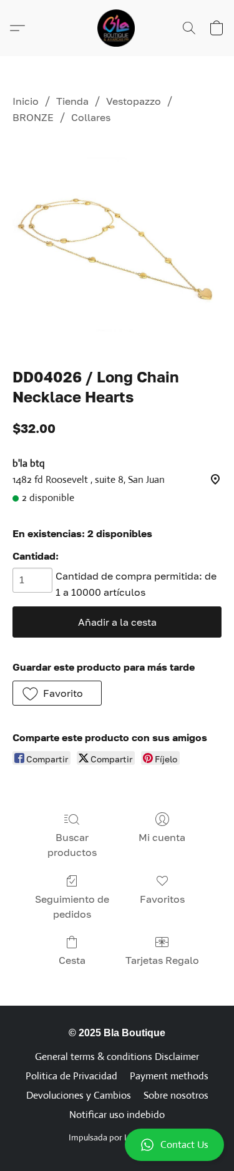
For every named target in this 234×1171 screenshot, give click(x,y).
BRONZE (33, 117)
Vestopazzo (133, 101)
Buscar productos (72, 844)
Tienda (72, 101)
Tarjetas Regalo (162, 960)
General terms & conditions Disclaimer (117, 1056)
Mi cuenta (162, 837)
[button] (117, 1145)
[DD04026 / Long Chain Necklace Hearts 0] (117, 243)
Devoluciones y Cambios (78, 1095)
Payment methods (169, 1075)
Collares (90, 117)
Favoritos (162, 899)
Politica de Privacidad (71, 1075)
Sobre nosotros (176, 1095)
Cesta (72, 960)
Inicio (25, 101)
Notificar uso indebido (117, 1114)
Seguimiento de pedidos (72, 906)
